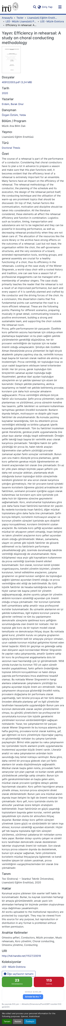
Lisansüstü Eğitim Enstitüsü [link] (42, 17)
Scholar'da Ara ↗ (33, 996)
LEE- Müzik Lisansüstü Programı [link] (21, 21)
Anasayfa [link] (7, 17)
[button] (10, 7)
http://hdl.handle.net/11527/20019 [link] (21, 955)
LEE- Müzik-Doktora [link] (52, 21)
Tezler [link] (19, 17)
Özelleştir (30, 1021)
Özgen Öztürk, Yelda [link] (14, 114)
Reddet (18, 1021)
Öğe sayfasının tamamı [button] (19, 973)
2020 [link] (5, 93)
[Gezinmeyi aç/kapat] (60, 7)
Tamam (7, 1021)
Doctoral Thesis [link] (11, 147)
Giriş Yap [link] (47, 6)
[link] (33, 82)
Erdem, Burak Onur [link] (13, 104)
